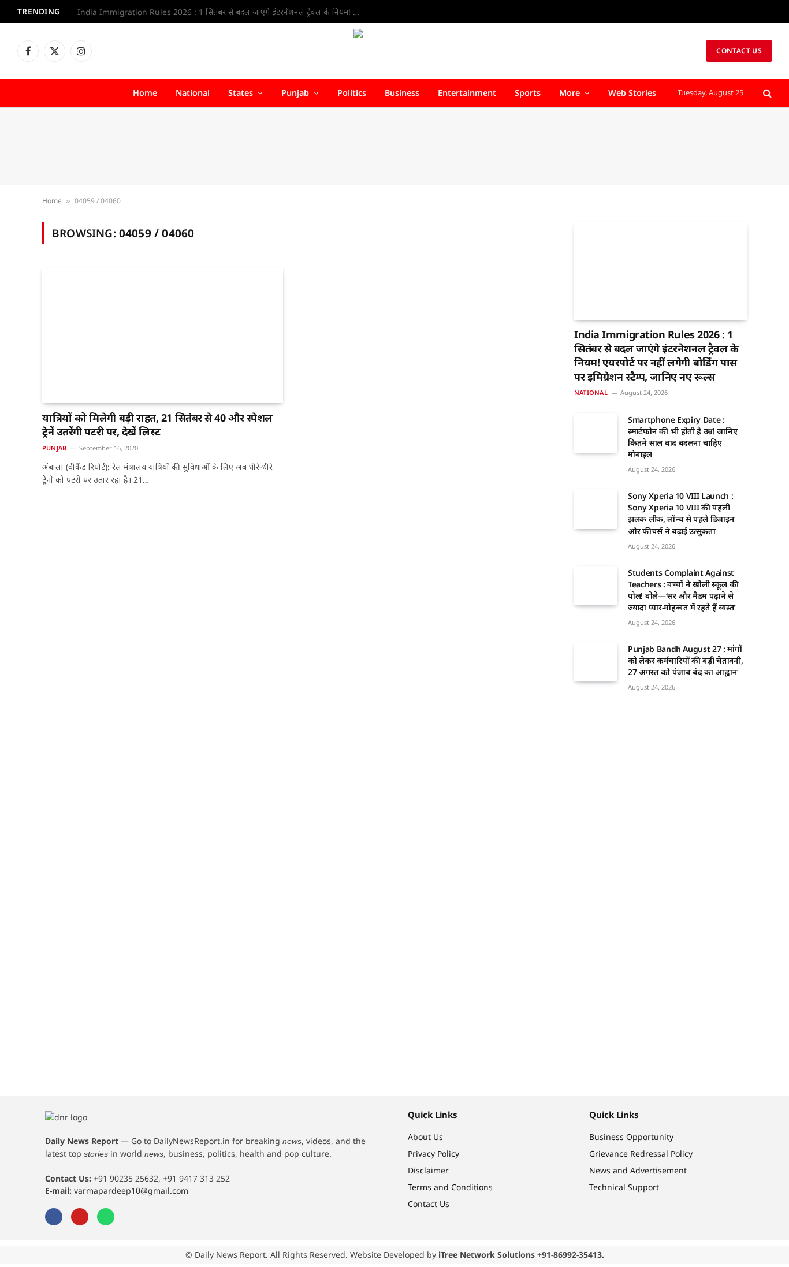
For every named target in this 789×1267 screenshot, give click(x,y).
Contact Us (739, 50)
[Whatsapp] (105, 1216)
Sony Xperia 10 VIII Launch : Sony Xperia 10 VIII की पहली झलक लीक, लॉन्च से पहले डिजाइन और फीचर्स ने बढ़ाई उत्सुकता (681, 513)
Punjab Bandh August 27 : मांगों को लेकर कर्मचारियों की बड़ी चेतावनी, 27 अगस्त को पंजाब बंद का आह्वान (685, 660)
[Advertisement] (394, 147)
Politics (351, 92)
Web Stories (632, 92)
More (569, 92)
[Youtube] (79, 1216)
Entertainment (467, 92)
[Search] (766, 93)
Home (145, 92)
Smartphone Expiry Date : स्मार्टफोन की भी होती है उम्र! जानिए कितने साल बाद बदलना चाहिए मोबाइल (682, 437)
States (240, 92)
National (193, 92)
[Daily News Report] (394, 51)
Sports (528, 92)
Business (402, 92)
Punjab (295, 92)
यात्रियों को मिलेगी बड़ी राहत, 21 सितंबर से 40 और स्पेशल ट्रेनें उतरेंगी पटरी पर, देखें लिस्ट (157, 424)
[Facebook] (53, 1216)
